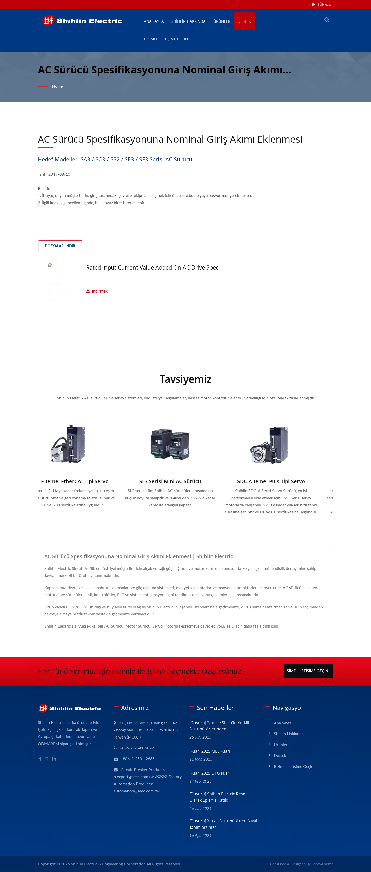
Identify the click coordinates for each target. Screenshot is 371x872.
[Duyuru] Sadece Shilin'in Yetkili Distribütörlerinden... (219, 726)
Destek (244, 21)
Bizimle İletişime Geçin (166, 38)
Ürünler (221, 21)
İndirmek (100, 291)
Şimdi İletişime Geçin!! (308, 671)
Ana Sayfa (154, 21)
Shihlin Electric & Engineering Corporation (108, 864)
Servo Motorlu (165, 626)
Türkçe (324, 4)
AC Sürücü (113, 626)
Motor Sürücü (137, 626)
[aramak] (326, 20)
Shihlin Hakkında (188, 21)
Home (57, 86)
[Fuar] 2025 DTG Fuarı (209, 773)
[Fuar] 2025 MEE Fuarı (209, 751)
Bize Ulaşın (233, 626)
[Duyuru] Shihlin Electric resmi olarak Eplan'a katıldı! (218, 797)
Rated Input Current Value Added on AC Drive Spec (152, 267)
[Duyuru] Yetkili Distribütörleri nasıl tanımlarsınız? (223, 824)
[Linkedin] (54, 759)
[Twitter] (47, 759)
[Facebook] (40, 759)
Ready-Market (322, 864)
